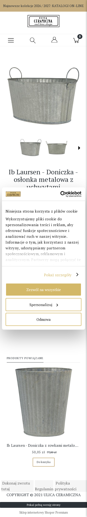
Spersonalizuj (40, 304)
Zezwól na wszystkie (43, 289)
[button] (11, 40)
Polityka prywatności (65, 486)
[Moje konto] (54, 42)
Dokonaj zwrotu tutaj (15, 486)
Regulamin (44, 489)
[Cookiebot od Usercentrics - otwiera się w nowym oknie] (61, 194)
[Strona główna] (43, 21)
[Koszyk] (76, 40)
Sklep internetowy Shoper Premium (43, 512)
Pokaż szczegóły (58, 274)
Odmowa (43, 319)
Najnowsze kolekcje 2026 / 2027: (43, 5)
